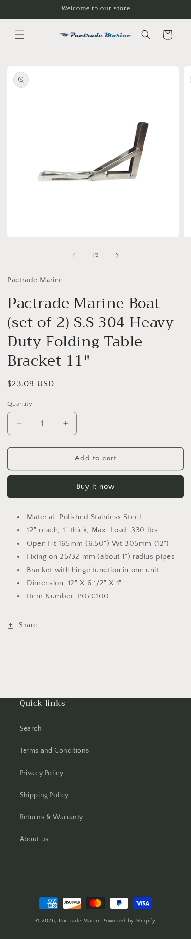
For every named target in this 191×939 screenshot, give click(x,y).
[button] (19, 35)
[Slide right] (117, 255)
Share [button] (28, 625)
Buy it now (95, 486)
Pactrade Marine (80, 921)
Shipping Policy (44, 795)
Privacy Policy (41, 773)
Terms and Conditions (54, 751)
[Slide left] (74, 255)
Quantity (19, 403)
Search (31, 729)
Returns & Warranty (51, 817)
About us (34, 839)
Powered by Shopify (129, 921)
